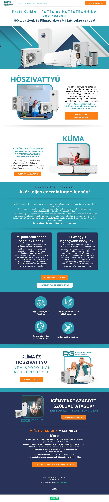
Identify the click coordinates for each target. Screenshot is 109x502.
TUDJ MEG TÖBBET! (31, 379)
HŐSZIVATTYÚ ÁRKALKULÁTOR (81, 116)
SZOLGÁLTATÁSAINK (74, 417)
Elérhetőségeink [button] (42, 3)
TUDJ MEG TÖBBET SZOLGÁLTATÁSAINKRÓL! (54, 465)
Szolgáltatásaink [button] (29, 3)
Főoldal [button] (19, 3)
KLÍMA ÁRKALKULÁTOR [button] (96, 3)
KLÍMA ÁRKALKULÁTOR (28, 174)
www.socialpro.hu (62, 482)
